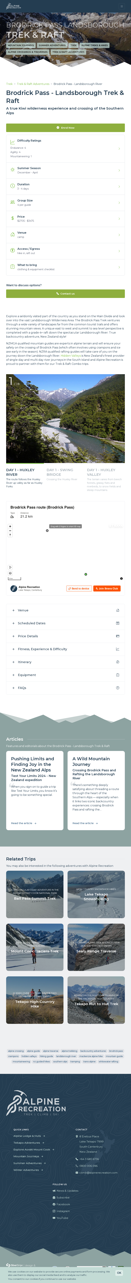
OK (119, 1272)
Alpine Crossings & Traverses (28, 52)
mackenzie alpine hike (91, 1056)
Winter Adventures (26, 1170)
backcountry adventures (93, 1051)
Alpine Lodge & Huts (27, 1136)
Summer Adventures (52, 45)
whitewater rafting (108, 1061)
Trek (73, 45)
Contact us (67, 293)
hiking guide (46, 1056)
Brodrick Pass (116, 1051)
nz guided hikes (41, 1061)
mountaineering (21, 1061)
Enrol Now (68, 127)
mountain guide (114, 1056)
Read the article (21, 823)
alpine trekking (69, 1051)
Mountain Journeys (21, 45)
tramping (75, 1061)
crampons (13, 1056)
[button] (117, 420)
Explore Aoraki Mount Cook (31, 1149)
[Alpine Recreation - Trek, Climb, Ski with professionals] (13, 6)
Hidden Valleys (71, 355)
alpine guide (33, 1051)
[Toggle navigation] (122, 6)
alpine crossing (16, 1051)
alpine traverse (50, 1051)
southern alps (60, 1061)
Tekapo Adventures (26, 1142)
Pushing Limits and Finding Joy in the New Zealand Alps (32, 764)
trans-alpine (89, 1061)
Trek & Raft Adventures (68, 52)
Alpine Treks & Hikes (94, 45)
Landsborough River (66, 1056)
